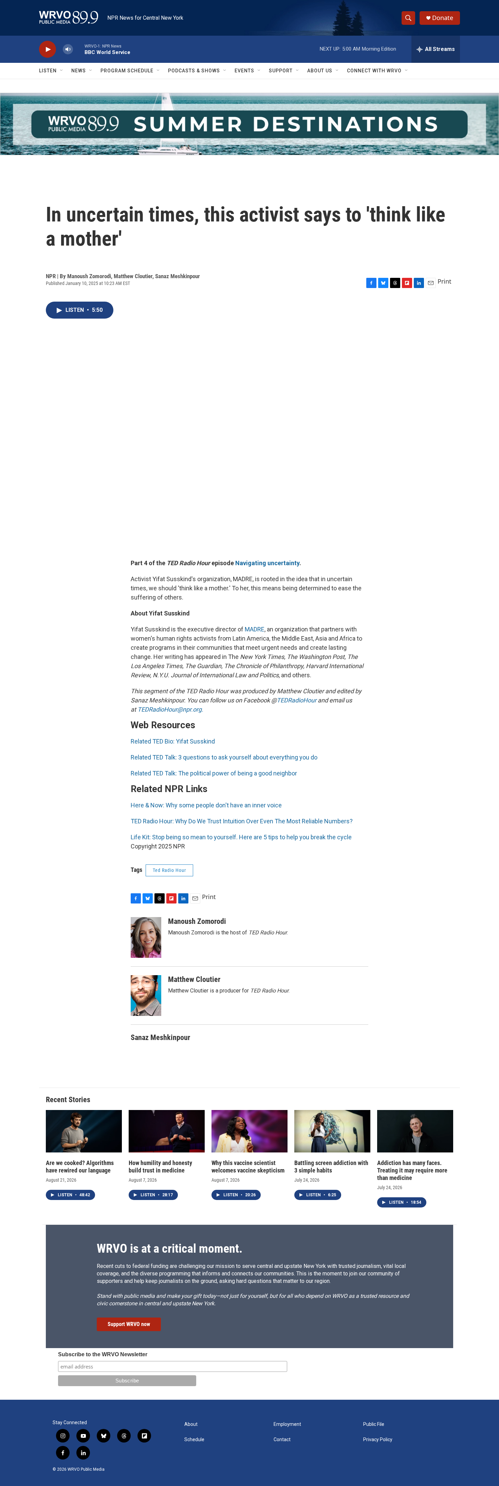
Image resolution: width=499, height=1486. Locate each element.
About (191, 1424)
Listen (48, 70)
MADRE (254, 629)
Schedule (194, 1439)
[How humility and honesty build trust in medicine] (167, 1131)
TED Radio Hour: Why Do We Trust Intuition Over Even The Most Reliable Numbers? (242, 821)
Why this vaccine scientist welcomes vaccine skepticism (247, 1166)
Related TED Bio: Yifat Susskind (173, 741)
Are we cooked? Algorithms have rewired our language (80, 1166)
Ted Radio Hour (169, 870)
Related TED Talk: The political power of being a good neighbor (214, 773)
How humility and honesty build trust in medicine (160, 1166)
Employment (287, 1424)
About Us (319, 70)
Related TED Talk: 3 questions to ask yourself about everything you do (224, 757)
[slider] (79, 49)
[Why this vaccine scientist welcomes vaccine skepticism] (249, 1131)
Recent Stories (68, 1099)
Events (244, 70)
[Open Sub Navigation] (61, 70)
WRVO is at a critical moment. (169, 1248)
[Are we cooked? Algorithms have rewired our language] (84, 1131)
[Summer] (249, 124)
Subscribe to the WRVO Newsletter (102, 1354)
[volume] (68, 49)
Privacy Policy (377, 1439)
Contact (282, 1439)
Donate (442, 17)
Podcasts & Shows (194, 70)
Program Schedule (126, 70)
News (78, 70)
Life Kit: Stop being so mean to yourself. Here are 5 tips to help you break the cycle (241, 837)
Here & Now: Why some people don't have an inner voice (206, 805)
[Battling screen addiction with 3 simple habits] (332, 1131)
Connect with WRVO (374, 70)
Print (444, 281)
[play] (47, 49)
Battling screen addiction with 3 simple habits (331, 1166)
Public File (373, 1424)
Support (281, 70)
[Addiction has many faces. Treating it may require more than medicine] (415, 1131)
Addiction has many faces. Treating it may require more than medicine (412, 1170)
